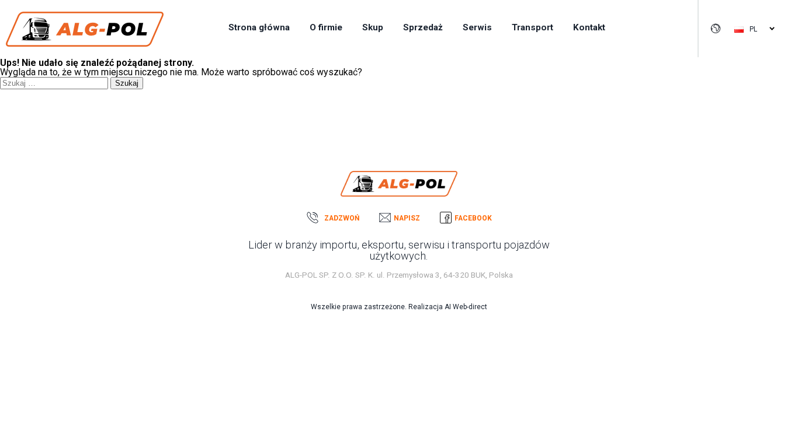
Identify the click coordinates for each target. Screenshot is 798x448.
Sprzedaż (423, 27)
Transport (532, 27)
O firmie (326, 27)
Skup (372, 27)
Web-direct (470, 307)
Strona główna (259, 27)
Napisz (407, 218)
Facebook (473, 218)
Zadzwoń (341, 218)
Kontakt (589, 27)
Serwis (477, 27)
